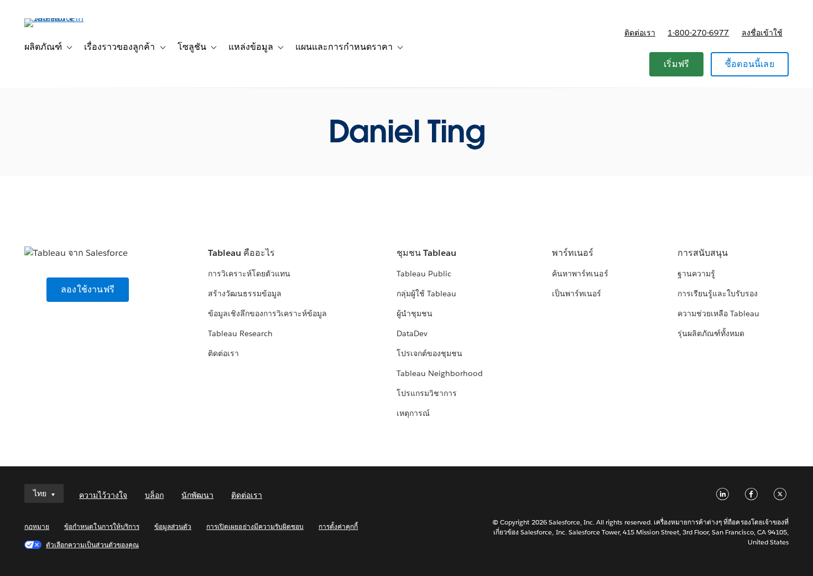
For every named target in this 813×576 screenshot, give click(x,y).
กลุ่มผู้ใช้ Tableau (426, 294)
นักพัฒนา (197, 495)
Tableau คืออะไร (241, 253)
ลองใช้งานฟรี (87, 289)
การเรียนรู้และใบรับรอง (718, 294)
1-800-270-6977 (698, 33)
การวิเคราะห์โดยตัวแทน (249, 274)
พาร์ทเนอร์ (572, 253)
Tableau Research (240, 333)
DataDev (412, 333)
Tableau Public (424, 274)
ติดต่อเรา (639, 33)
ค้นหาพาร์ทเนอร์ (580, 274)
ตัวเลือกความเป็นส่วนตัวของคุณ (92, 544)
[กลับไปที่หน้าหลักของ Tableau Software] (65, 18)
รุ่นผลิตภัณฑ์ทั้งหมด (711, 333)
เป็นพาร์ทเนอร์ (576, 294)
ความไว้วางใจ (103, 495)
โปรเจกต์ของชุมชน (429, 353)
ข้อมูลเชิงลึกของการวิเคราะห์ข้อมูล (267, 313)
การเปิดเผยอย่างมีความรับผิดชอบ (255, 526)
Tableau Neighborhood (440, 373)
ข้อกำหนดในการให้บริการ (101, 526)
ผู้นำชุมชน (414, 313)
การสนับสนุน (703, 253)
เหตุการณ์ (413, 413)
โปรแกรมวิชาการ (427, 393)
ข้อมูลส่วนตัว (172, 526)
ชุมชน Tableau (426, 253)
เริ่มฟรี (676, 64)
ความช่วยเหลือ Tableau (718, 313)
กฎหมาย (36, 526)
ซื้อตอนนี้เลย (749, 64)
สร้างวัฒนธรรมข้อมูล (245, 294)
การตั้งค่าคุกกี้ (338, 526)
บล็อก (154, 495)
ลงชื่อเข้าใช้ (762, 33)
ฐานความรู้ (696, 274)
